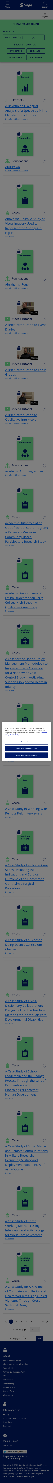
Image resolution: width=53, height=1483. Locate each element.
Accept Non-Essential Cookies (26, 748)
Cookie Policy (14, 735)
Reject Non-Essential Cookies (26, 755)
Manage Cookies (27, 742)
